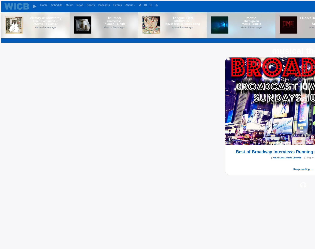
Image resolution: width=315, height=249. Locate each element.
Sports (91, 5)
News (79, 5)
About (129, 5)
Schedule (56, 5)
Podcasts (104, 5)
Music (69, 5)
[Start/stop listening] (34, 6)
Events (117, 5)
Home (44, 5)
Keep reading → (303, 169)
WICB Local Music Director (287, 157)
